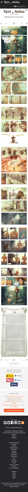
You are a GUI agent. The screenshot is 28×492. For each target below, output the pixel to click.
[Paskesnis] (22, 23)
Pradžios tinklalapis (14, 442)
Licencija (14, 459)
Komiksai (14, 444)
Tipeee (14, 474)
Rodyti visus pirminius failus (14, 410)
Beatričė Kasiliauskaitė (16, 17)
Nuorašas (14, 363)
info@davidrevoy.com (16, 427)
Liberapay (14, 471)
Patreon (14, 473)
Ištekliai (14, 451)
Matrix (14, 436)
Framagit (14, 461)
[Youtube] (19, 423)
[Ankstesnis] (6, 23)
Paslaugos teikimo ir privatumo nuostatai (14, 485)
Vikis (14, 463)
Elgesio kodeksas (14, 486)
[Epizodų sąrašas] (14, 23)
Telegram (14, 437)
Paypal (14, 476)
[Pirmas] (1, 23)
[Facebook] (12, 423)
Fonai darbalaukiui (14, 468)
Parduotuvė (14, 454)
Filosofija (14, 449)
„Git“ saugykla (14, 406)
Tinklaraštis (14, 456)
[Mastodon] (5, 423)
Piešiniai (14, 446)
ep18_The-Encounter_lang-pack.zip (14, 401)
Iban (14, 478)
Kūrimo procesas (14, 464)
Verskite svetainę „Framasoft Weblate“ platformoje (14, 483)
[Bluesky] (9, 423)
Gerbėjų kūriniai (14, 447)
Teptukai (14, 466)
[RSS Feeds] (22, 423)
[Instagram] (16, 423)
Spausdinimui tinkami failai (14, 405)
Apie (14, 458)
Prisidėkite (14, 453)
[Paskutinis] (26, 23)
